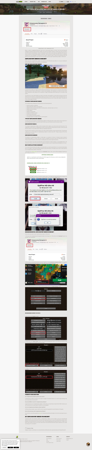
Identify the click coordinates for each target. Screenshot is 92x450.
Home (41, 12)
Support (67, 439)
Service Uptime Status (49, 442)
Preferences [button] (5, 445)
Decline (10, 447)
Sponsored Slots (44, 1)
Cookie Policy (58, 441)
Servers (26, 1)
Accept (16, 447)
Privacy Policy (58, 439)
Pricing (50, 1)
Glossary (47, 441)
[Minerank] (19, 1)
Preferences (4, 447)
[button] (88, 444)
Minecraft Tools (32, 1)
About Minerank (48, 438)
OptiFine (49, 18)
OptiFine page (34, 151)
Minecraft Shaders (49, 12)
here (50, 236)
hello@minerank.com (69, 438)
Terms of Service (59, 438)
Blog (39, 1)
